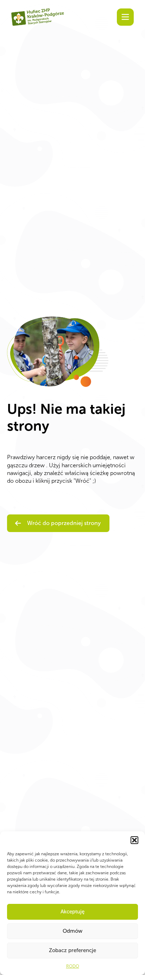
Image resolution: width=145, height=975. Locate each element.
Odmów (72, 931)
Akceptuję (72, 911)
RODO (72, 966)
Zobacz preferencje (72, 950)
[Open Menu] (125, 16)
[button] (134, 840)
